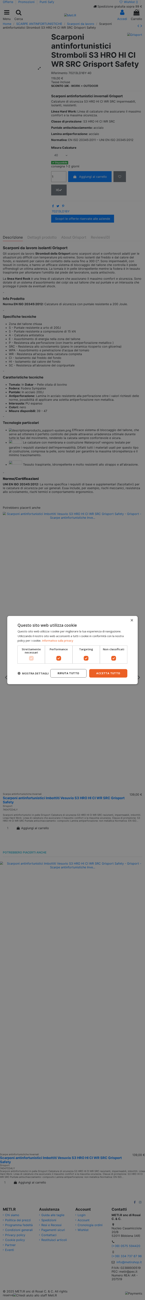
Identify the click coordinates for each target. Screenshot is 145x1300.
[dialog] (72, 650)
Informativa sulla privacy (57, 640)
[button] (33, 673)
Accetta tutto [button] (108, 673)
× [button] (131, 620)
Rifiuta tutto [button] (68, 673)
